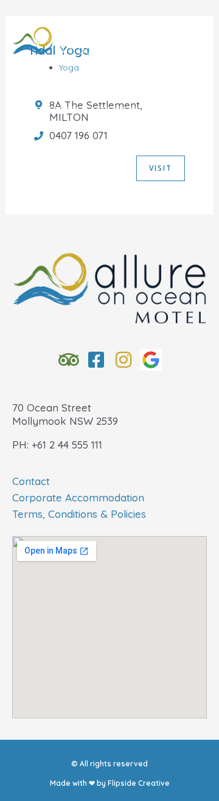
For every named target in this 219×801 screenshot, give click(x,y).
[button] (110, 93)
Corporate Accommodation (78, 497)
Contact (31, 481)
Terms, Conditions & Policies (79, 513)
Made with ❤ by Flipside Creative (110, 783)
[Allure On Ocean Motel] (64, 45)
